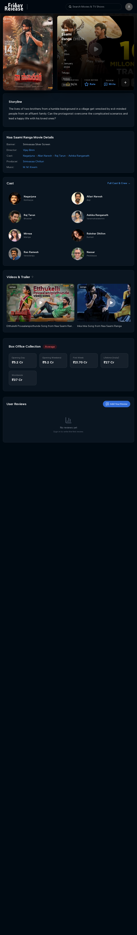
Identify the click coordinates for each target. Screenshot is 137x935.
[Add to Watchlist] (125, 82)
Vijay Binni (29, 150)
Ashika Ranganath (78, 155)
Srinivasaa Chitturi (33, 161)
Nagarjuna (29, 155)
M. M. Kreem (30, 167)
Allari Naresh (45, 155)
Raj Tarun (60, 155)
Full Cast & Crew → (119, 183)
